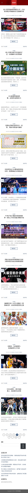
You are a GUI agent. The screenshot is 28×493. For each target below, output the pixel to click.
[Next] (19, 437)
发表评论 (25, 46)
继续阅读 (14, 41)
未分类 (14, 7)
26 (16, 437)
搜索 (2, 442)
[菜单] (2, 2)
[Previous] (4, 435)
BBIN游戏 (18, 491)
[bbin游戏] (14, 2)
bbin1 (20, 15)
